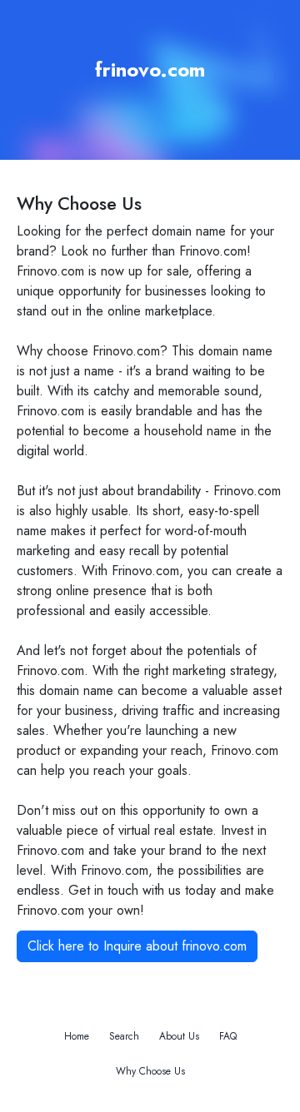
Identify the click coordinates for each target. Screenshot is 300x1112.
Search (124, 1036)
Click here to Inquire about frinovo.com (137, 946)
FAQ (228, 1036)
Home (76, 1036)
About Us (179, 1036)
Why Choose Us (150, 1071)
